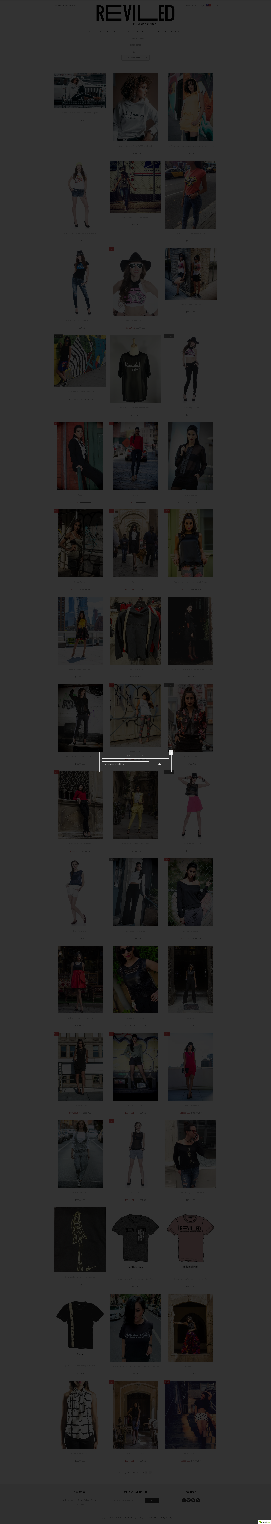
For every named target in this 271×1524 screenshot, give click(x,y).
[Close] (171, 752)
